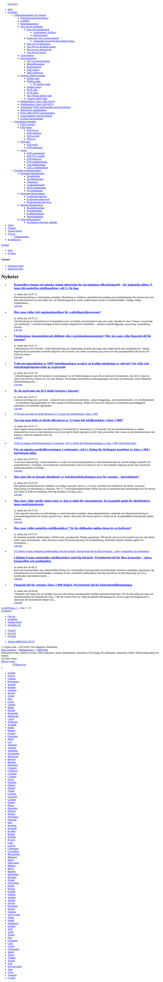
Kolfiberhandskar (35, 213)
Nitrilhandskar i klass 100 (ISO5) (37, 104)
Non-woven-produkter (31, 26)
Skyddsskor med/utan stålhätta (42, 222)
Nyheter (12, 228)
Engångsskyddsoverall (38, 199)
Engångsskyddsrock (37, 196)
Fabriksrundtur (21, 236)
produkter (12, 619)
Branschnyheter (15, 268)
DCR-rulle (32, 90)
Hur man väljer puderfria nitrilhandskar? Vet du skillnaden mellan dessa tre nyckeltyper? (72, 528)
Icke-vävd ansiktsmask (38, 29)
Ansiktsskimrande (36, 185)
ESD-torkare (33, 69)
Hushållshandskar (36, 208)
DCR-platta (32, 92)
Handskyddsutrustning (31, 205)
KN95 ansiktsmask (36, 187)
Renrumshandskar (29, 23)
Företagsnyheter (16, 266)
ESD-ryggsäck (27, 124)
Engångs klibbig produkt (32, 75)
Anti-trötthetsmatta (36, 164)
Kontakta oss (14, 239)
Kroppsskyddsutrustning (32, 193)
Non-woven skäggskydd (39, 49)
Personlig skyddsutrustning (27, 170)
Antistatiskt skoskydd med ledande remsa (53, 41)
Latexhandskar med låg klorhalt (36, 115)
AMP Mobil (42, 650)
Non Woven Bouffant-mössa (41, 46)
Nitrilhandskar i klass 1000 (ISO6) (37, 101)
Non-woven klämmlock (39, 44)
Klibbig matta (33, 81)
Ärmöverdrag (27, 55)
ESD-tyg (31, 138)
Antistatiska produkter (25, 121)
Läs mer (18, 306)
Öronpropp (32, 182)
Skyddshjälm (33, 176)
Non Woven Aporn (36, 52)
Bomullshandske (35, 216)
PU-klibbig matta (41, 84)
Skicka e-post (8, 661)
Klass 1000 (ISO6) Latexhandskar (37, 113)
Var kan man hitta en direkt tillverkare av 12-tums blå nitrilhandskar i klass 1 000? (68, 420)
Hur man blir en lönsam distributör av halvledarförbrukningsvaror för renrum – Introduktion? (76, 476)
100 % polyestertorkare (38, 61)
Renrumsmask (40, 35)
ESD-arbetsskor (35, 147)
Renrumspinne (34, 67)
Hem (10, 9)
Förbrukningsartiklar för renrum (30, 15)
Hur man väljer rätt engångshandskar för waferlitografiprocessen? (57, 312)
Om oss (11, 233)
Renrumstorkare (28, 58)
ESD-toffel (32, 144)
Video (11, 225)
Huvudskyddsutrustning (32, 173)
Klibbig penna (34, 87)
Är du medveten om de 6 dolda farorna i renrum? (46, 390)
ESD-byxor (32, 130)
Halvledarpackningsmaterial (34, 18)
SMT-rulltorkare (35, 72)
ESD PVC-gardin (36, 156)
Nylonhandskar (34, 210)
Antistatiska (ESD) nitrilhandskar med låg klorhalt (45, 107)
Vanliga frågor (15, 231)
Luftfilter (24, 21)
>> (18, 608)
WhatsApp (20, 664)
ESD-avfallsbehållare (37, 167)
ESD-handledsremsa (37, 161)
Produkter (13, 12)
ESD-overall (33, 136)
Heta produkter (8, 650)
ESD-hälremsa (34, 159)
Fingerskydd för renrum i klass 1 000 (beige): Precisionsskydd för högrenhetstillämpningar (73, 585)
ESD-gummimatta (36, 153)
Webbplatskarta (26, 650)
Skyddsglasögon (35, 179)
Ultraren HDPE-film (37, 98)
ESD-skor (25, 141)
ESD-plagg (26, 127)
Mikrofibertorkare (36, 64)
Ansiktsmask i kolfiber (44, 32)
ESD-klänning (34, 133)
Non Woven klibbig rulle (39, 95)
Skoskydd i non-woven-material (43, 38)
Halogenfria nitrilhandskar (33, 110)
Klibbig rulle (33, 78)
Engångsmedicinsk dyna (39, 202)
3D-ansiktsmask (35, 190)
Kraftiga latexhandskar (31, 118)
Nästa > (13, 608)
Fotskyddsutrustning (30, 219)
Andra (23, 150)
